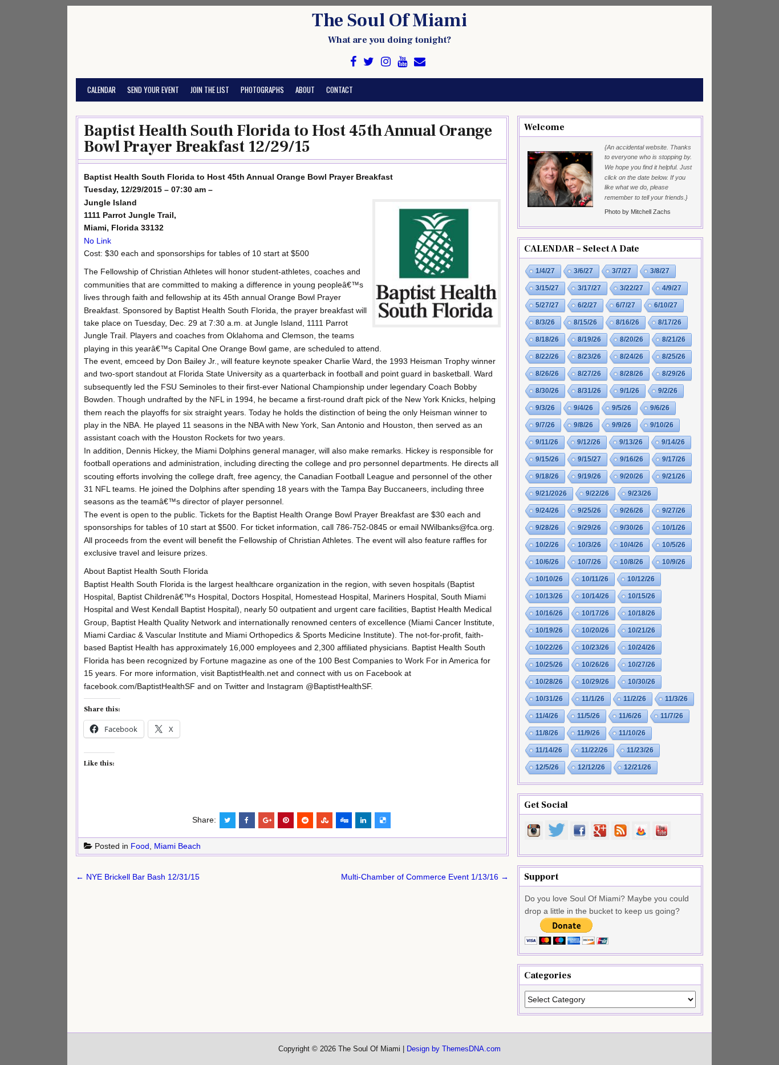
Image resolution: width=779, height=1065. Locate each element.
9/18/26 (547, 476)
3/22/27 (631, 288)
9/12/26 (589, 442)
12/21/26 (637, 767)
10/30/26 (641, 682)
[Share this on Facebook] (247, 820)
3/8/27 (660, 271)
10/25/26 (549, 665)
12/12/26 (591, 767)
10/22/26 (549, 647)
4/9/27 (671, 288)
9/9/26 (621, 425)
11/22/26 (594, 750)
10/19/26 (549, 630)
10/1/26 (673, 528)
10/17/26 (595, 613)
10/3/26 (589, 545)
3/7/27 (621, 271)
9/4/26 (583, 408)
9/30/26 (631, 528)
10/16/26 (549, 613)
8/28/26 (631, 374)
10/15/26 (641, 596)
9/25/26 (589, 511)
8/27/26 (589, 374)
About (305, 89)
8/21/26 (673, 339)
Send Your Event (153, 89)
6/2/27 (587, 305)
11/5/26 (588, 716)
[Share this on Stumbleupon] (324, 820)
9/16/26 (631, 459)
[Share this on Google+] (266, 820)
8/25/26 (673, 357)
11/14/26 (548, 750)
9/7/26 (545, 425)
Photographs (262, 89)
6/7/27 (625, 305)
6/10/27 (665, 305)
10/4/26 (631, 545)
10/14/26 (595, 596)
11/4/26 (546, 716)
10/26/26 (595, 665)
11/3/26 (676, 699)
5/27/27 (547, 305)
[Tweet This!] (228, 820)
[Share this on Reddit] (305, 820)
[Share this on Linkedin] (363, 820)
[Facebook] (353, 62)
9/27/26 (673, 511)
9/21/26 (673, 476)
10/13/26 (549, 596)
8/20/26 (631, 339)
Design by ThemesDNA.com (454, 1049)
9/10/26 (661, 425)
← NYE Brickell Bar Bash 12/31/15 (138, 876)
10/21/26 (641, 630)
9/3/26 (545, 408)
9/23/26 (639, 493)
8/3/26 (545, 322)
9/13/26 (631, 442)
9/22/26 (597, 493)
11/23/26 (640, 750)
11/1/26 (593, 699)
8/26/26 (547, 374)
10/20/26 (595, 630)
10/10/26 (549, 579)
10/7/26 (589, 562)
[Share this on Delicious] (383, 820)
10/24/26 (641, 647)
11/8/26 (546, 733)
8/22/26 (547, 357)
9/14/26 (673, 442)
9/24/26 (547, 511)
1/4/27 (545, 271)
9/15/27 (589, 459)
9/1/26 (629, 391)
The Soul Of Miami (389, 20)
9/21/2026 (551, 493)
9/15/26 (547, 459)
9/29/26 (589, 528)
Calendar (101, 89)
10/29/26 (595, 682)
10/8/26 (631, 562)
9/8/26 (583, 425)
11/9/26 (588, 733)
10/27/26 (641, 665)
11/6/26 (630, 716)
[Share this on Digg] (344, 820)
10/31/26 (549, 699)
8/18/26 (547, 339)
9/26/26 (631, 511)
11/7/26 (671, 716)
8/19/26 (589, 339)
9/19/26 (589, 476)
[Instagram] (386, 62)
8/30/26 (547, 391)
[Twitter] (368, 62)
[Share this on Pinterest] (286, 820)
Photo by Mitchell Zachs (637, 211)
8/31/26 (589, 391)
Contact (339, 89)
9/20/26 (631, 476)
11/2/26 (634, 699)
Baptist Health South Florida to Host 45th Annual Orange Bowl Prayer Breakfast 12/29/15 (288, 138)
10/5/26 (673, 545)
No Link (97, 240)
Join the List (209, 89)
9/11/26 (546, 442)
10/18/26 (641, 613)
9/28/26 (547, 528)
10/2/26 (547, 545)
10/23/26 (595, 647)
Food (140, 846)
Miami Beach (177, 846)
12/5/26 (547, 767)
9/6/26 (660, 408)
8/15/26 (585, 322)
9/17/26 (673, 459)
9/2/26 (667, 391)
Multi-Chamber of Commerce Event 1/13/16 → (425, 876)
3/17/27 (589, 288)
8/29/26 (673, 374)
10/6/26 (547, 562)
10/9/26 (673, 562)
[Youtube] (402, 62)
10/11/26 (595, 579)
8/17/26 (669, 322)
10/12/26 (641, 579)
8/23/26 (589, 357)
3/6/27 (583, 271)
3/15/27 (547, 288)
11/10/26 (632, 733)
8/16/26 (627, 322)
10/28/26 (549, 682)
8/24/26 (631, 357)
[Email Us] (419, 62)
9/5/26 (621, 408)
